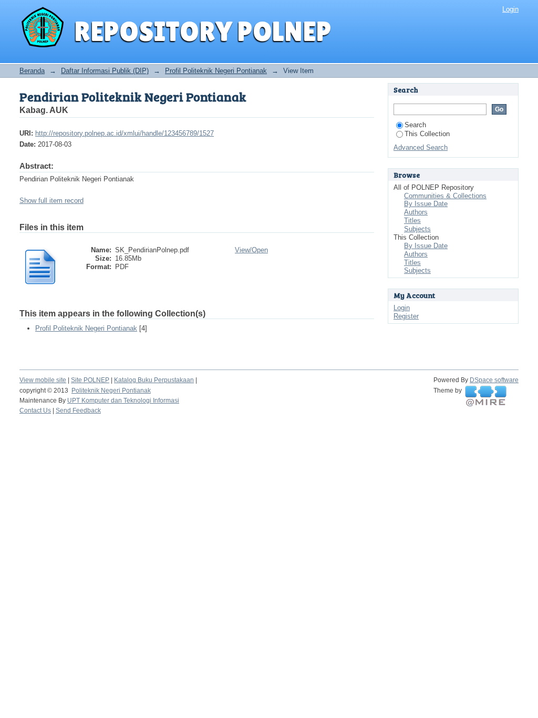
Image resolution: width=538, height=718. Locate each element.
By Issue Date (426, 204)
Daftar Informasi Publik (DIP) (105, 71)
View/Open (251, 250)
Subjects (417, 229)
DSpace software (494, 380)
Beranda (32, 71)
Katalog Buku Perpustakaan (154, 380)
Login (510, 9)
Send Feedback (78, 410)
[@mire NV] (485, 396)
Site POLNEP (90, 380)
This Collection (427, 134)
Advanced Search (421, 147)
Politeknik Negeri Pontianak (111, 390)
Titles (412, 220)
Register (406, 316)
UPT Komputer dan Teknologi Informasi (123, 400)
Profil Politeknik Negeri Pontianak (216, 71)
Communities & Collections (445, 196)
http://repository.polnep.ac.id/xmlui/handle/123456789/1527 (124, 133)
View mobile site (42, 380)
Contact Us (35, 410)
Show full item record (51, 200)
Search (415, 125)
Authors (416, 212)
